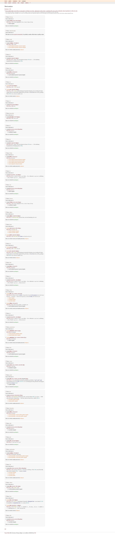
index (6, 2)
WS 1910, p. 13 (9, 217)
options (26, 2)
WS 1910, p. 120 (10, 487)
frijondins (60, 11)
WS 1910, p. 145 (10, 236)
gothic (10, 1)
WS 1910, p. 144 (10, 118)
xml (5, 529)
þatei (38, 11)
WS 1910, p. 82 (9, 304)
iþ (16, 11)
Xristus (33, 11)
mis (31, 11)
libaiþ (28, 11)
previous (14, 2)
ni (20, 11)
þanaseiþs (23, 11)
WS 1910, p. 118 (10, 469)
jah (65, 11)
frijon (11, 411)
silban (73, 11)
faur (75, 11)
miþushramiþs (11, 11)
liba (18, 11)
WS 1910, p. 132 (10, 366)
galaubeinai (49, 11)
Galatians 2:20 (8, 9)
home (6, 1)
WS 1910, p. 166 (10, 44)
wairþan (11, 43)
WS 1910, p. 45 (9, 332)
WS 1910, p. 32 (9, 501)
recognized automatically (17, 34)
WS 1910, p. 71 (9, 442)
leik (10, 293)
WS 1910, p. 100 (10, 106)
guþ (10, 378)
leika (44, 11)
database (15, 1)
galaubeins (12, 330)
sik (70, 11)
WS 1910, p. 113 (10, 229)
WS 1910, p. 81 (9, 295)
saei (10, 228)
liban (11, 72)
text (19, 1)
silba (11, 486)
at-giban (11, 453)
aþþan (36, 11)
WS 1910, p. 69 (9, 59)
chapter (22, 2)
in (29, 11)
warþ (15, 11)
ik (25, 11)
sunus (54, 11)
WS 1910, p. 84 (9, 73)
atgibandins (68, 11)
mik (63, 11)
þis (58, 11)
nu (19, 11)
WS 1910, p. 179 (10, 22)
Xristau (6, 11)
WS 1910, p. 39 (9, 413)
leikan (11, 303)
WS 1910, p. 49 (9, 454)
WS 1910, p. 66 (9, 130)
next (18, 2)
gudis (56, 11)
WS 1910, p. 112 (10, 396)
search (9, 2)
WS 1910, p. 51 (9, 380)
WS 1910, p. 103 (10, 87)
